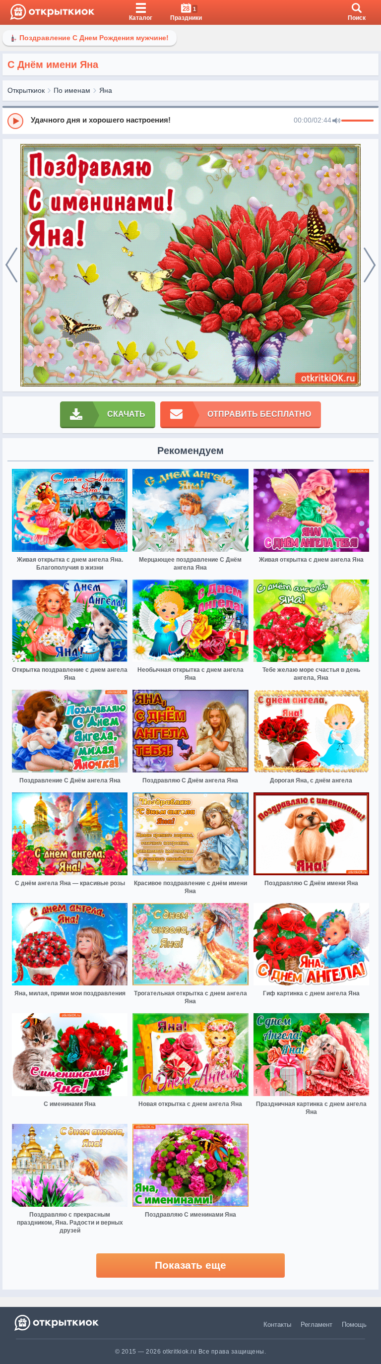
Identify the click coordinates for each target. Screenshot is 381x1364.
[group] (190, 120)
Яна (105, 90)
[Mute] (336, 121)
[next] (369, 265)
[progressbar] (357, 121)
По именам (72, 90)
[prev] (11, 265)
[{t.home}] (57, 1322)
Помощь (354, 1324)
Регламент (316, 1324)
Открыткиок (26, 90)
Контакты (277, 1324)
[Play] (15, 121)
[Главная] (52, 12)
